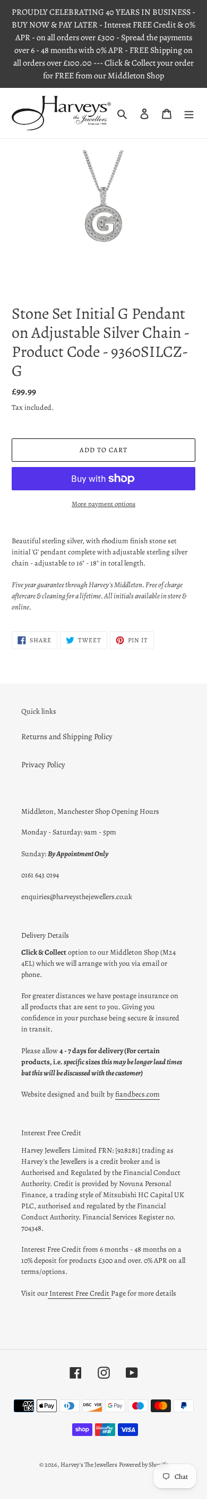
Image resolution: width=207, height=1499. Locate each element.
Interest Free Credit (79, 1293)
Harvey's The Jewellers (89, 1464)
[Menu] (189, 113)
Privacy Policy (43, 764)
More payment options (103, 503)
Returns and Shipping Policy (67, 736)
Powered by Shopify (143, 1464)
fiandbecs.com (137, 1094)
